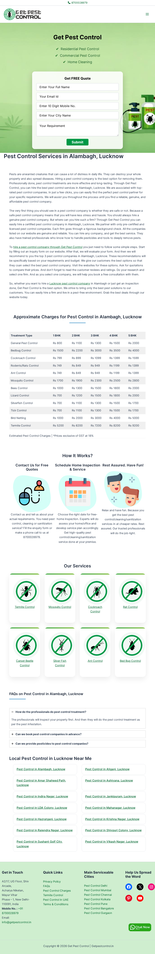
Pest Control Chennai (98, 895)
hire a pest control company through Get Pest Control (47, 247)
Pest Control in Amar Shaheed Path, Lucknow (41, 783)
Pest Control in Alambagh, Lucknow (41, 769)
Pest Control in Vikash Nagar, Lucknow (111, 841)
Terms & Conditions (55, 904)
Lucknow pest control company (69, 283)
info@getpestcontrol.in (16, 922)
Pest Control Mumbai (97, 890)
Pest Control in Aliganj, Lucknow (107, 769)
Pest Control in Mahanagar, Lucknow (110, 808)
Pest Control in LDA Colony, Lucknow (42, 808)
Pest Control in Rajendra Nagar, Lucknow (45, 830)
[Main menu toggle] (147, 14)
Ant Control (95, 661)
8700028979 (79, 2)
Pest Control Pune (95, 904)
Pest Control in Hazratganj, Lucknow (42, 819)
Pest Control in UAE (56, 899)
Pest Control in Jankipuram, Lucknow (110, 796)
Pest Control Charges (57, 890)
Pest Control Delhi (95, 885)
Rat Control (130, 607)
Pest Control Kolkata (97, 899)
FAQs (46, 886)
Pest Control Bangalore (99, 908)
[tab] (77, 718)
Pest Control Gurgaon (98, 913)
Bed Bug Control (130, 661)
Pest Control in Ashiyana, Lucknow (109, 780)
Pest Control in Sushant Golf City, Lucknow (40, 844)
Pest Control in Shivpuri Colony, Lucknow (113, 830)
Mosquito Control (60, 607)
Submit (77, 142)
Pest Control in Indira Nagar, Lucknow (42, 796)
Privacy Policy (52, 881)
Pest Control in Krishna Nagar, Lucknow (112, 819)
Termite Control (25, 607)
